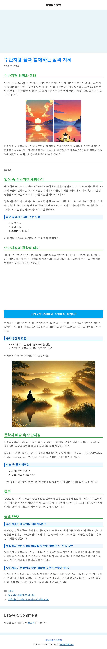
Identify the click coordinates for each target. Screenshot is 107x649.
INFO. (11, 591)
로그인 (31, 622)
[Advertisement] (53, 32)
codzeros (53, 5)
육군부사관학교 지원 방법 (21, 595)
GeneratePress (67, 644)
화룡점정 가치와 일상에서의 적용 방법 (28, 599)
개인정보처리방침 (53, 640)
